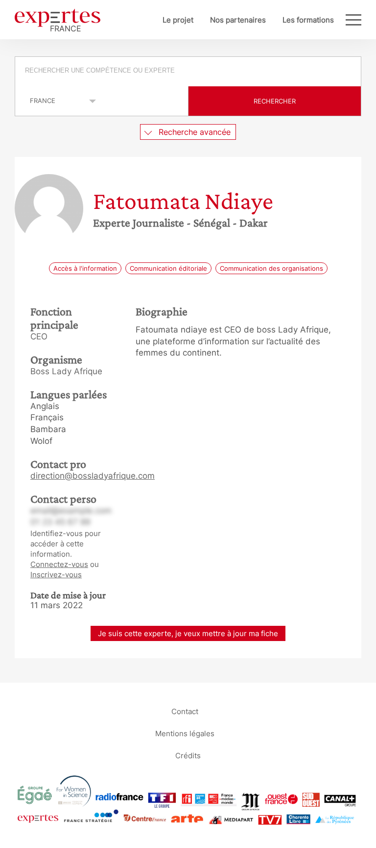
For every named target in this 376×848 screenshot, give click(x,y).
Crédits (188, 755)
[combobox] (188, 71)
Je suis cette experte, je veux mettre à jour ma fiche (188, 633)
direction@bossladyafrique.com (92, 476)
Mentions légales (184, 733)
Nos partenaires (238, 20)
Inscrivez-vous (56, 574)
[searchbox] (188, 71)
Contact (184, 711)
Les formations (308, 20)
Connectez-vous (59, 564)
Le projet (178, 20)
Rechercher (275, 101)
